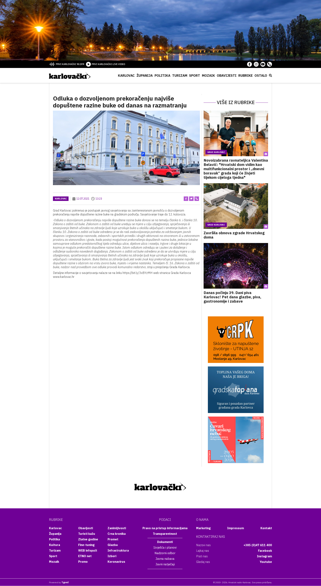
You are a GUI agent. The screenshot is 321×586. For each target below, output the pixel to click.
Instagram (264, 556)
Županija (145, 75)
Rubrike (245, 75)
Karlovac (126, 75)
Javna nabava (164, 558)
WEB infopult (87, 550)
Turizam (179, 75)
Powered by (59, 582)
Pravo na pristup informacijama (164, 528)
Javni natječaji (165, 564)
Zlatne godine (88, 539)
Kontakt (266, 528)
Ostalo (260, 75)
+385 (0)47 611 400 (258, 545)
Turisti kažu (86, 534)
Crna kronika (117, 534)
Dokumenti (165, 542)
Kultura (54, 545)
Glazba (113, 545)
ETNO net (85, 556)
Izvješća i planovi (164, 547)
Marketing (203, 528)
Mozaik (208, 75)
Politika (162, 75)
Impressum (235, 528)
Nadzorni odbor (165, 553)
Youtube (266, 562)
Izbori (112, 556)
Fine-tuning (86, 545)
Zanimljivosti (117, 528)
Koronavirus (116, 561)
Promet (113, 539)
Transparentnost (165, 534)
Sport (194, 75)
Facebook (265, 550)
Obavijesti (226, 75)
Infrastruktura (118, 550)
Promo (83, 561)
